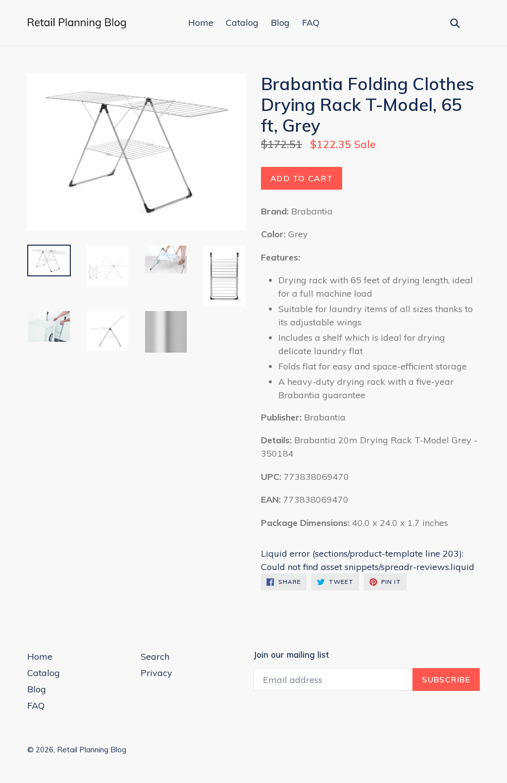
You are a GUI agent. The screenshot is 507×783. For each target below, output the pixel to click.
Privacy (156, 673)
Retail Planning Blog (91, 749)
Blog (280, 22)
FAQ (310, 22)
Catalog (242, 22)
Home (200, 22)
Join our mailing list (291, 655)
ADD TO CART (301, 178)
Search (155, 656)
